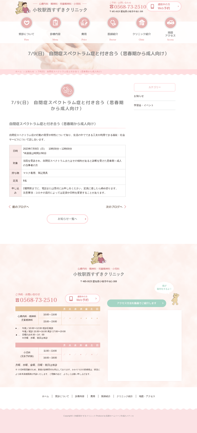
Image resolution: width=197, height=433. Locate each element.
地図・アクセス (147, 396)
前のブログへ (20, 207)
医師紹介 (106, 396)
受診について (62, 396)
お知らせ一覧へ (67, 219)
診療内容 (79, 396)
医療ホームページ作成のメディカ (120, 416)
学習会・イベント (144, 105)
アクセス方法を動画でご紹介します (136, 303)
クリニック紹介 (125, 396)
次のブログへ (114, 207)
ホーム (18, 71)
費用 (92, 396)
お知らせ (30, 71)
